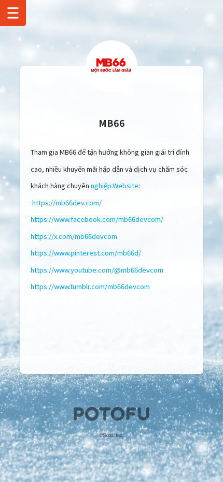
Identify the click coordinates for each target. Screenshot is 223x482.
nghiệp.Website (114, 185)
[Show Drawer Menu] (13, 13)
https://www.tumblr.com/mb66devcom (90, 286)
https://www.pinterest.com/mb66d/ (86, 253)
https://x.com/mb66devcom (74, 236)
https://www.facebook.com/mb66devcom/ (97, 219)
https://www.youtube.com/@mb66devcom (97, 270)
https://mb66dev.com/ (67, 202)
